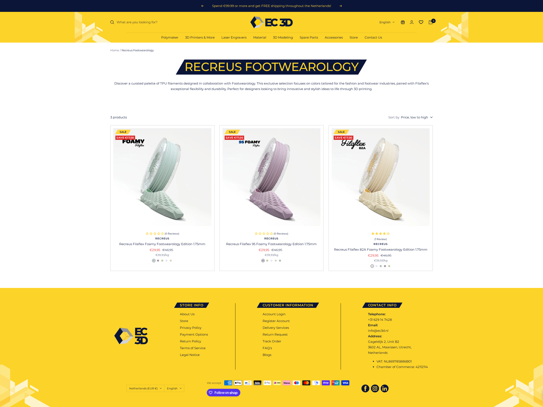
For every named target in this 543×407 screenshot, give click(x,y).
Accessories (334, 37)
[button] (381, 236)
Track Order (272, 341)
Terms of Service (193, 348)
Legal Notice (190, 355)
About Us (187, 314)
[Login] (412, 22)
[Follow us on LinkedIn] (385, 389)
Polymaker (169, 37)
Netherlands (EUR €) (143, 388)
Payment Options (194, 334)
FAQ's (267, 348)
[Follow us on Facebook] (365, 389)
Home (114, 50)
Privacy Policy (191, 328)
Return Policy (190, 341)
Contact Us (373, 37)
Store (354, 37)
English (384, 22)
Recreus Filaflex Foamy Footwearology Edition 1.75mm (162, 244)
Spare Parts (309, 37)
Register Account (276, 321)
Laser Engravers (233, 37)
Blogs (267, 355)
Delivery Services (276, 328)
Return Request (275, 334)
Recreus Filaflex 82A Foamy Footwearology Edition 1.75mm (380, 249)
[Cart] (430, 22)
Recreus (162, 238)
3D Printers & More (200, 37)
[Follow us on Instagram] (375, 389)
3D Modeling (283, 37)
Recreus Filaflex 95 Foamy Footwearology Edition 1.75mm (271, 244)
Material (259, 37)
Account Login (274, 314)
